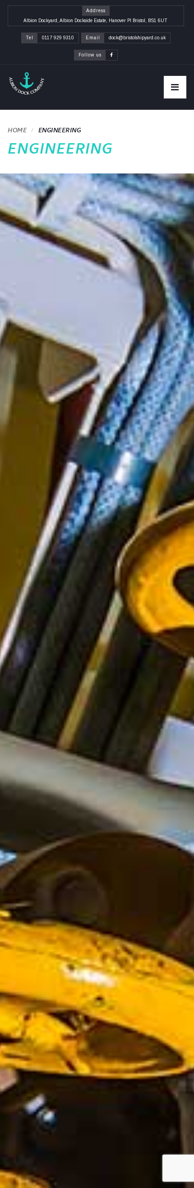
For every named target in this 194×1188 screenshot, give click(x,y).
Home (17, 131)
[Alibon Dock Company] (26, 83)
